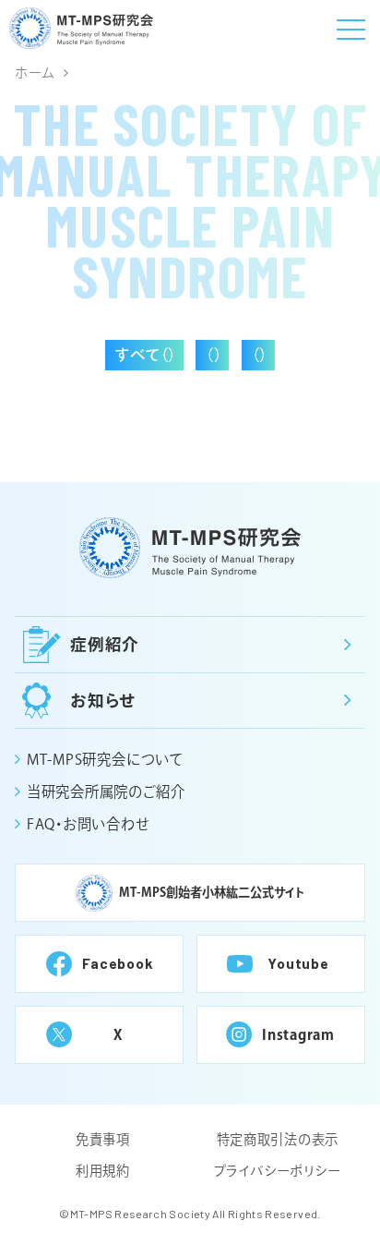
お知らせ (103, 700)
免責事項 (103, 1139)
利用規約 (103, 1171)
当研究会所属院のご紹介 (105, 791)
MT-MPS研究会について (105, 759)
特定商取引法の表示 (277, 1139)
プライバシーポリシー (277, 1171)
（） (214, 354)
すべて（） (145, 354)
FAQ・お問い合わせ (87, 823)
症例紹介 (105, 644)
